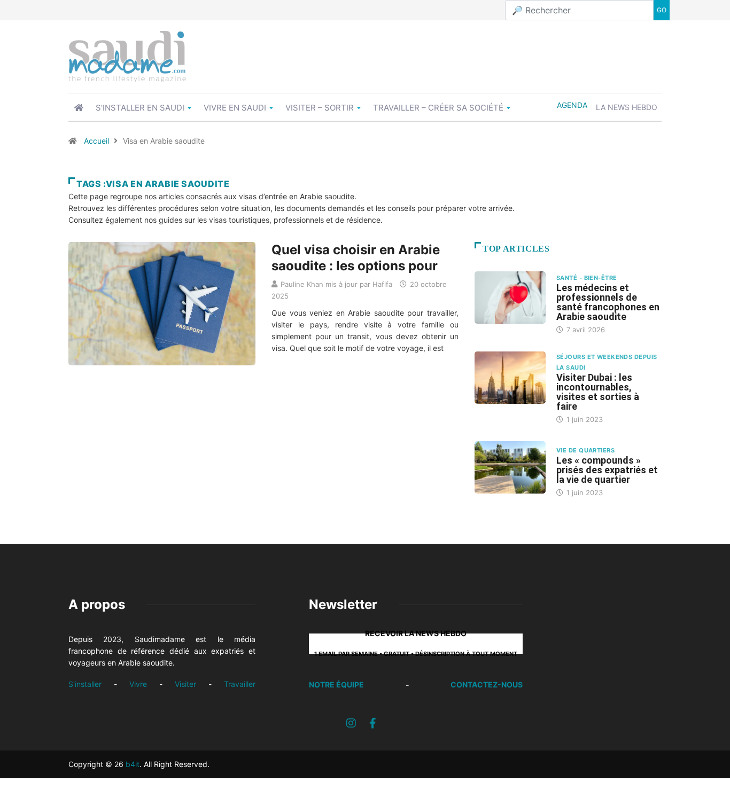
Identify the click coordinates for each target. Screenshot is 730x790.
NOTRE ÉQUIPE (336, 684)
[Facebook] (372, 723)
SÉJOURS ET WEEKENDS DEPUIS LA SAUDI (606, 362)
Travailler (239, 684)
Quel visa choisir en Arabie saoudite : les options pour (355, 257)
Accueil (96, 140)
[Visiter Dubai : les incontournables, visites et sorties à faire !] (510, 377)
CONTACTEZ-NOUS (487, 684)
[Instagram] (351, 723)
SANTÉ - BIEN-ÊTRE (586, 277)
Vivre (138, 684)
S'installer (85, 684)
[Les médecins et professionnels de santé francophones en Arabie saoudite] (510, 297)
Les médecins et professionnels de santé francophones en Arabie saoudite (607, 302)
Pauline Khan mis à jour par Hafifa (336, 284)
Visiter (185, 684)
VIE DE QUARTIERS (585, 450)
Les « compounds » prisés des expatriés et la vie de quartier (607, 470)
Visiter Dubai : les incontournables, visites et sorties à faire (597, 392)
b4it (132, 764)
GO (661, 10)
